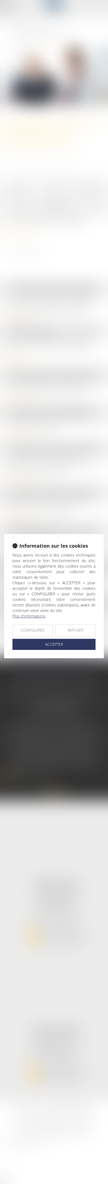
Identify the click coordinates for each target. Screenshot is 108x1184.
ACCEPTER (54, 644)
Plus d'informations (28, 616)
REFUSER (75, 630)
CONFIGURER (32, 630)
